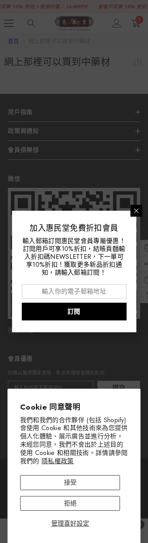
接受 (70, 482)
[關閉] (136, 211)
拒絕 (70, 503)
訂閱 (74, 311)
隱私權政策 (57, 461)
